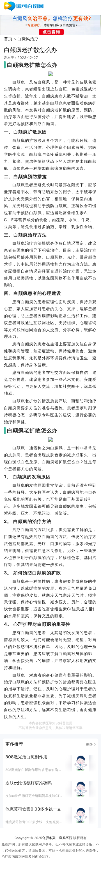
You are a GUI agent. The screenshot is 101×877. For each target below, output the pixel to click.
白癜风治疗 (27, 38)
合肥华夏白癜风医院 (57, 838)
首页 (8, 38)
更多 (89, 744)
